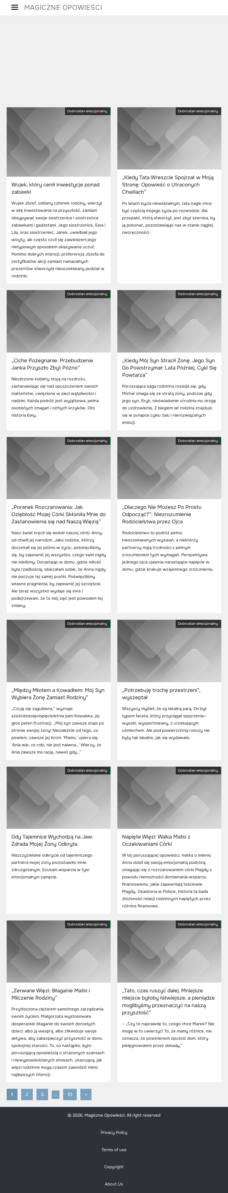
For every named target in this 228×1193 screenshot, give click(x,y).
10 (70, 1094)
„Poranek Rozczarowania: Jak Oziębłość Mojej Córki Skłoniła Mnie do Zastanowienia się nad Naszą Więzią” (58, 514)
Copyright (114, 1167)
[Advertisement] (114, 62)
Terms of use (114, 1150)
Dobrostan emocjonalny (87, 111)
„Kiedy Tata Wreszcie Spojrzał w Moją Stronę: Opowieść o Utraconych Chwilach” (168, 184)
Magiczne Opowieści (63, 7)
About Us (114, 1184)
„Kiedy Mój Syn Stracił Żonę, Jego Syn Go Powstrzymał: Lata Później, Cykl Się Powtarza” (169, 367)
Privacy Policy (114, 1132)
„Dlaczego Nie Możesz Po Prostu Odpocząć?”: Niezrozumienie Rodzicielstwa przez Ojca (162, 514)
